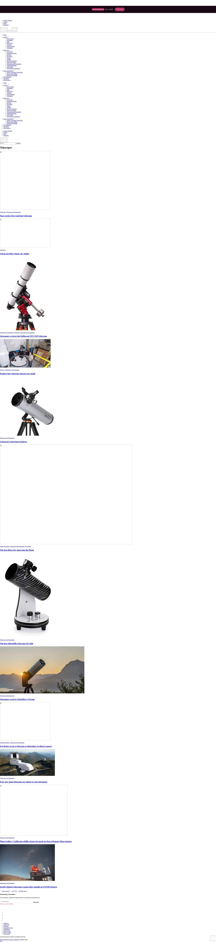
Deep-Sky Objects (12, 61)
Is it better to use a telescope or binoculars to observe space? (26, 746)
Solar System (10, 38)
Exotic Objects (11, 46)
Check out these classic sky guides (14, 254)
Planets (9, 58)
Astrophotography (11, 65)
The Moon (9, 56)
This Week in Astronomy (13, 68)
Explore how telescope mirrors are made (17, 373)
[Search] (3, 29)
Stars (8, 42)
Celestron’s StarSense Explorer (13, 442)
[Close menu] (14, 29)
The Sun (9, 55)
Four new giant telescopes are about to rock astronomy (23, 782)
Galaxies (9, 45)
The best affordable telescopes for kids (16, 643)
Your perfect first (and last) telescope (16, 216)
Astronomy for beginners (6, 332)
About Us (6, 923)
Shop (4, 23)
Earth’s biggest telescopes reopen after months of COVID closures (28, 887)
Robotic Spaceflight (12, 75)
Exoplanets (10, 40)
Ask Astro (6, 78)
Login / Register (7, 20)
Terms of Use (7, 931)
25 (19, 891)
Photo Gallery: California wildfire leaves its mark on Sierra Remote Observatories (36, 841)
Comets (9, 59)
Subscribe (6, 25)
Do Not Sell (6, 934)
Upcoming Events (11, 53)
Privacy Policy (7, 932)
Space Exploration (8, 71)
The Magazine (7, 77)
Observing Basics (11, 62)
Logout (5, 22)
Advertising (6, 929)
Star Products (6, 80)
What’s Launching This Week (15, 72)
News (4, 35)
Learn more (120, 9)
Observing (6, 50)
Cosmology (10, 48)
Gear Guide (10, 67)
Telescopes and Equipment (14, 64)
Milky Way (10, 43)
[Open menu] (10, 31)
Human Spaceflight (12, 74)
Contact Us (6, 925)
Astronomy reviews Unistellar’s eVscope (17, 699)
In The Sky (10, 52)
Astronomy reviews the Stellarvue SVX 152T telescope (23, 336)
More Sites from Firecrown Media (9, 939)
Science (5, 37)
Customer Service (8, 928)
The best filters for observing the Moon (17, 550)
